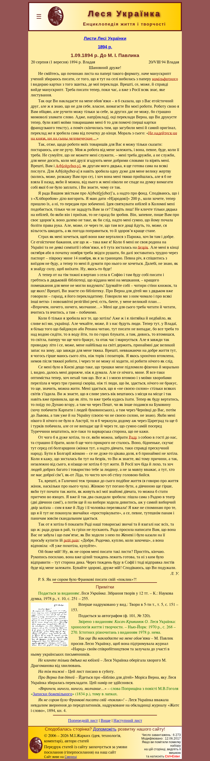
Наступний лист (127, 720)
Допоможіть (105, 729)
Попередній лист (83, 720)
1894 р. (105, 46)
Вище (106, 720)
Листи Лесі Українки (105, 38)
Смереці (71, 757)
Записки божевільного (52, 693)
